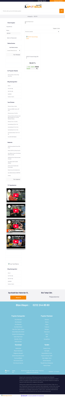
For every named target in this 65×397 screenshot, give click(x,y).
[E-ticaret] (32, 396)
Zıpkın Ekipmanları (18, 336)
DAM (47, 336)
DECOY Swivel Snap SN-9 (32, 57)
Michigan (47, 329)
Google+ (8, 253)
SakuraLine (47, 331)
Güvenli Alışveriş (47, 360)
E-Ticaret (57, 371)
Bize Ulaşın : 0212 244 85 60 (33, 304)
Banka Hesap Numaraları (18, 355)
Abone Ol (18, 297)
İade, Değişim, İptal (46, 358)
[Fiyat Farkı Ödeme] (13, 264)
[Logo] (32, 6)
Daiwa (46, 324)
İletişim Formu (46, 348)
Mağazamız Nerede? (18, 353)
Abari (47, 334)
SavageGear (47, 339)
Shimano (47, 319)
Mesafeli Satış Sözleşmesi (47, 363)
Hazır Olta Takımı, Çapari (18, 329)
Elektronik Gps (18, 341)
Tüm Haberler (16, 179)
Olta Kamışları (18, 322)
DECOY (35, 16)
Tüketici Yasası (46, 365)
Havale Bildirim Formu (47, 353)
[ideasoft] (24, 396)
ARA (62, 11)
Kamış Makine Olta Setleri (18, 331)
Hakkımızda (18, 348)
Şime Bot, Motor (18, 339)
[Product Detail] (32, 53)
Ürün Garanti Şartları (18, 363)
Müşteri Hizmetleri (18, 350)
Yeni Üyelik (46, 350)
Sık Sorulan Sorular (18, 360)
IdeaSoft (51, 371)
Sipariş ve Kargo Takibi (46, 355)
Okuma (46, 322)
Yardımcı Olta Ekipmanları (18, 334)
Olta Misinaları (18, 324)
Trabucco (47, 327)
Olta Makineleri (18, 319)
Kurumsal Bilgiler (18, 358)
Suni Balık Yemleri (18, 327)
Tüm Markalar (16, 54)
